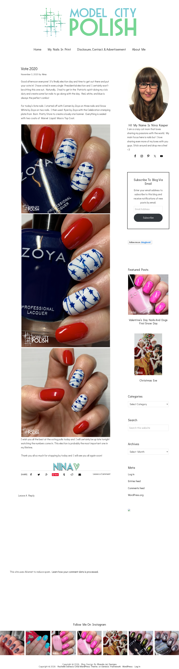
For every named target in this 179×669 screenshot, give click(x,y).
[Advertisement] (149, 565)
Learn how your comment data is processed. (75, 571)
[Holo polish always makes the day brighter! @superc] (12, 643)
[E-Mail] (79, 474)
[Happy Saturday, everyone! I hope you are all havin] (89, 643)
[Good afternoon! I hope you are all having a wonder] (141, 643)
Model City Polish (89, 22)
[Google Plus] (46, 474)
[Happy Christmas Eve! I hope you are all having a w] (115, 643)
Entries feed (134, 481)
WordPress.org (135, 495)
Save (56, 475)
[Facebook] (30, 474)
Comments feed (136, 488)
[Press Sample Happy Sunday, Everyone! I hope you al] (167, 643)
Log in (131, 474)
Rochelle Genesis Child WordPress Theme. (78, 666)
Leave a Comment (101, 473)
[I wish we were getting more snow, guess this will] (38, 643)
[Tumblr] (64, 474)
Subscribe (148, 217)
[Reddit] (71, 474)
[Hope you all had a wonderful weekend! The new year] (64, 643)
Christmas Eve (148, 380)
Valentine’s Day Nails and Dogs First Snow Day (148, 321)
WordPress (127, 666)
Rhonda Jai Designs (107, 664)
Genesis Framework (111, 666)
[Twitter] (38, 474)
